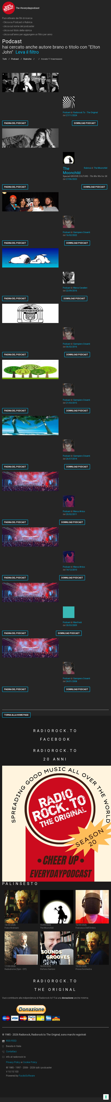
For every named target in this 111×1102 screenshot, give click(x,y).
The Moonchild (100, 168)
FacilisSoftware (27, 1075)
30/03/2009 (71, 625)
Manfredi (77, 622)
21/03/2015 (71, 403)
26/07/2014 (71, 459)
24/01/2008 (71, 681)
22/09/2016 (71, 291)
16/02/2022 (71, 235)
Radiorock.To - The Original (85, 112)
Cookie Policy (30, 1062)
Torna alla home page (16, 715)
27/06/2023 (71, 179)
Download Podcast (85, 123)
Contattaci (11, 1051)
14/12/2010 (71, 570)
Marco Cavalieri (80, 288)
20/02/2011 (71, 514)
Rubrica (87, 168)
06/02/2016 (71, 347)
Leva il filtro (27, 52)
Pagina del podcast (15, 123)
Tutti (4, 59)
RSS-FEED (11, 1040)
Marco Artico (79, 511)
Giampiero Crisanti (81, 232)
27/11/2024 (71, 115)
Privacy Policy (13, 1062)
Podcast (15, 59)
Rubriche (27, 59)
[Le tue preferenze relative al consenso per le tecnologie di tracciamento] (106, 1097)
